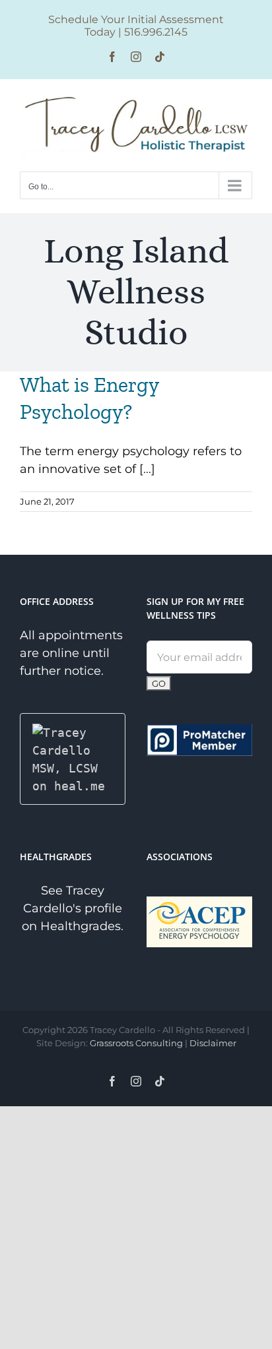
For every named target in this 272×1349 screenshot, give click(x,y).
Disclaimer (212, 1043)
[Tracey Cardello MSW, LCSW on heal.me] (72, 732)
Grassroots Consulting (136, 1043)
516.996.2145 (155, 32)
